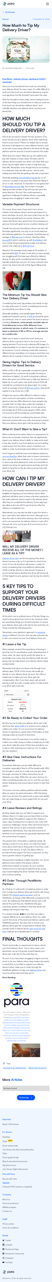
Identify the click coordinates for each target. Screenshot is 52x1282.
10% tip (32, 316)
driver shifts (19, 726)
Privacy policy (8, 1224)
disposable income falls (14, 186)
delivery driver (36, 970)
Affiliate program (9, 1207)
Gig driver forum (9, 1165)
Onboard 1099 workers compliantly (17, 1186)
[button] (47, 4)
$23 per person (33, 388)
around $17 (7, 240)
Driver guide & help (10, 1157)
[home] (9, 3)
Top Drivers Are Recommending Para (18, 1149)
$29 (16, 253)
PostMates (37, 240)
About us (6, 1199)
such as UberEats (9, 456)
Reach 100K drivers (10, 1124)
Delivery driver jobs (10, 558)
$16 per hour (17, 237)
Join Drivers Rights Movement (15, 1169)
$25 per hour (28, 246)
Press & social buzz (10, 1203)
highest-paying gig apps (23, 895)
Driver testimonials (10, 1145)
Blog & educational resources (14, 1161)
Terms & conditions (10, 1227)
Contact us (7, 1211)
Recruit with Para (9, 1179)
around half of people (28, 177)
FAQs (4, 1153)
